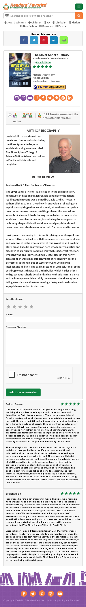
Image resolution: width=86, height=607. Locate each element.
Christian (61, 22)
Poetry (62, 26)
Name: (9, 314)
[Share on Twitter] (34, 40)
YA (48, 22)
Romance (47, 26)
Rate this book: (14, 299)
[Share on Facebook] (24, 40)
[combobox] (43, 16)
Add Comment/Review (23, 392)
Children (36, 22)
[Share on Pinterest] (44, 40)
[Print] (64, 40)
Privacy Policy (57, 600)
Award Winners (16, 22)
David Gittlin (43, 62)
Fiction (76, 22)
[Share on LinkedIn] (54, 40)
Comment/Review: (16, 327)
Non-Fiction (30, 26)
